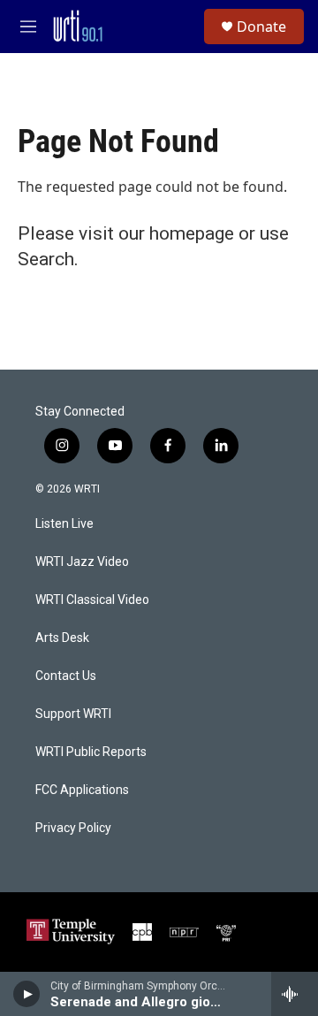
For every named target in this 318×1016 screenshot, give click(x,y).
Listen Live (64, 524)
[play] (27, 994)
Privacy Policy (73, 828)
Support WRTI (73, 714)
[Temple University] (70, 931)
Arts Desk (62, 638)
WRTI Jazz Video (82, 562)
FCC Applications (82, 790)
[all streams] (294, 994)
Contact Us (65, 676)
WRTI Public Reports (91, 752)
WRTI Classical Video (92, 600)
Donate (261, 26)
